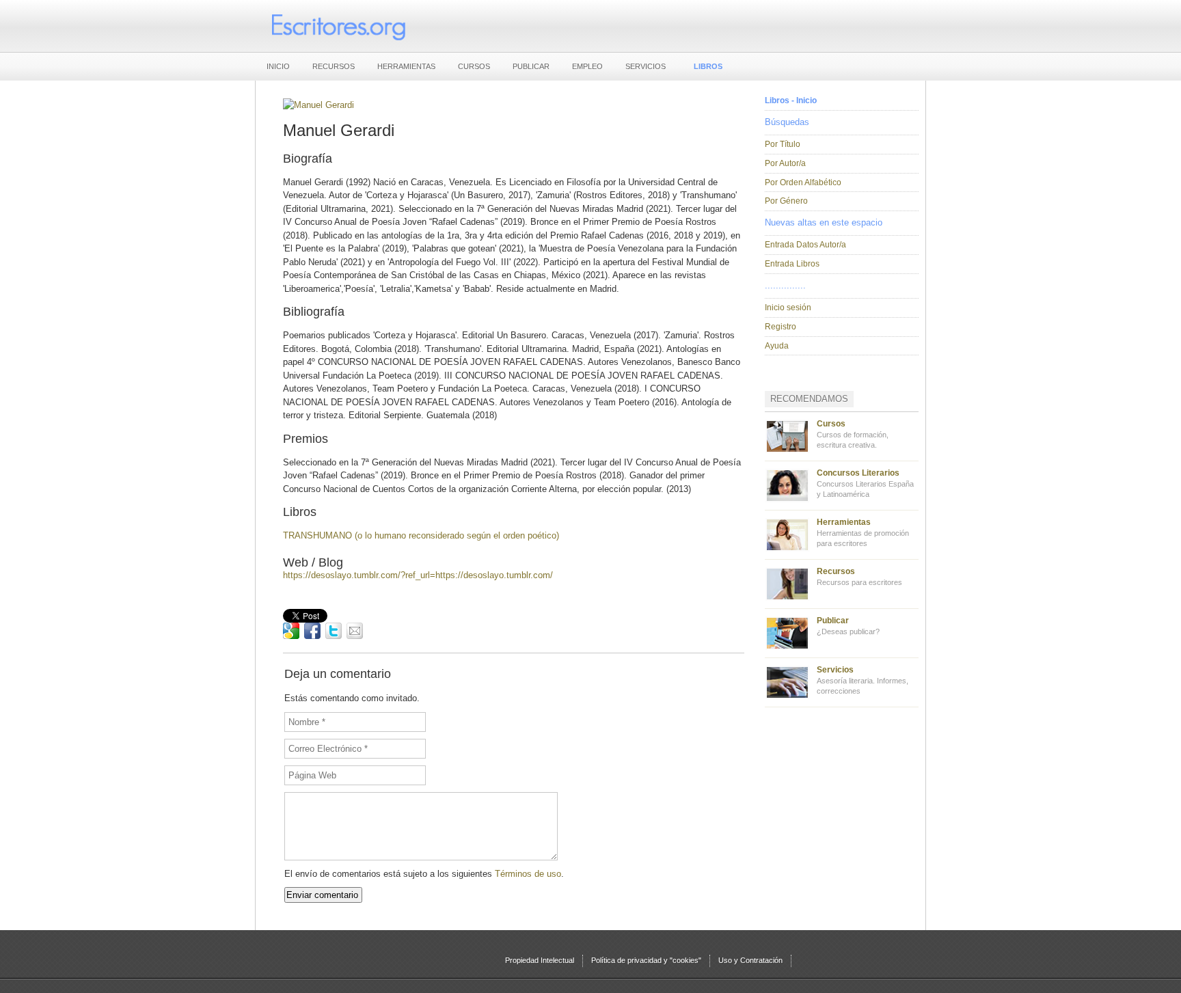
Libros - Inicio (791, 100)
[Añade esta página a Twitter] (333, 631)
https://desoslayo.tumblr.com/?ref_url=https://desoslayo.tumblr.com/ (418, 575)
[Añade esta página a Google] (291, 631)
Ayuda (777, 346)
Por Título (782, 144)
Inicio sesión (788, 307)
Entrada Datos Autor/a (805, 244)
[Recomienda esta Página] (355, 631)
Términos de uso (528, 874)
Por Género (786, 201)
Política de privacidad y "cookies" (646, 960)
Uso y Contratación (750, 960)
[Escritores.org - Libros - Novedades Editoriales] (337, 26)
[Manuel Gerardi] (318, 105)
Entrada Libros (792, 264)
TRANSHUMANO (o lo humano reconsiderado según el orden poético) (421, 535)
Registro (780, 326)
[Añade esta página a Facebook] (312, 631)
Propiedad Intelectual (539, 960)
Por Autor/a (785, 163)
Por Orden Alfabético (803, 182)
